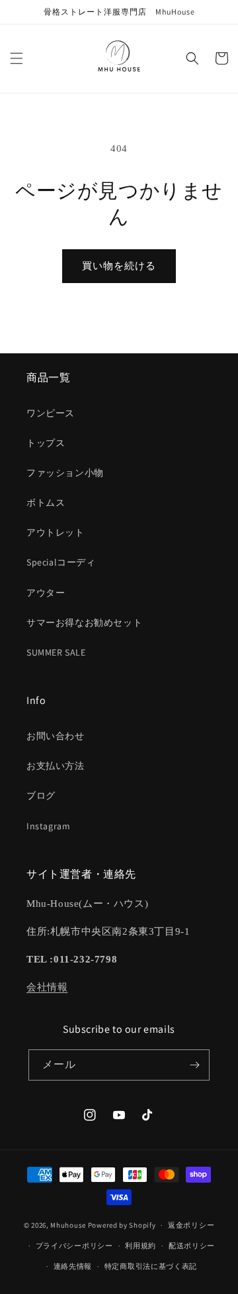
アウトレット (55, 532)
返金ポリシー (191, 1225)
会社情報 (46, 987)
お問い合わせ (55, 736)
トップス (45, 443)
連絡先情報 (73, 1266)
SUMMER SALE (56, 652)
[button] (16, 58)
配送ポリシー (192, 1245)
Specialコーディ (61, 562)
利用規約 (140, 1245)
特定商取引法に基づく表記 (150, 1266)
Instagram (48, 826)
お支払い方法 (55, 766)
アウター (45, 593)
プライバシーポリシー (74, 1245)
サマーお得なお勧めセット (84, 622)
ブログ (41, 795)
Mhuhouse (68, 1225)
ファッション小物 (65, 473)
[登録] (194, 1065)
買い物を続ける (119, 265)
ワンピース (50, 413)
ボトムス (45, 502)
